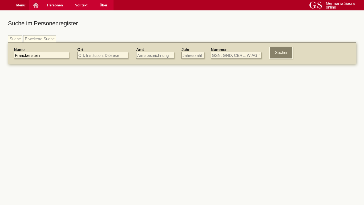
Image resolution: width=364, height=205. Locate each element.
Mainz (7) (289, 104)
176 (209, 154)
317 (193, 177)
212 (208, 191)
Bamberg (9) (292, 99)
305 (217, 118)
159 (200, 118)
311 (193, 104)
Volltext (81, 5)
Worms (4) (290, 109)
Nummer (219, 49)
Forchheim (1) (293, 170)
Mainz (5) (289, 156)
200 (209, 91)
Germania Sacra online (340, 5)
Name (19, 49)
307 (225, 118)
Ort (80, 49)
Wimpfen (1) (291, 176)
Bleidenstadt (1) (294, 166)
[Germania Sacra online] (35, 5)
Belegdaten (121, 82)
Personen (55, 5)
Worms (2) (290, 161)
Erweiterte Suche (40, 39)
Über (103, 5)
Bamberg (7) (292, 151)
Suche (15, 39)
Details (252, 92)
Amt (140, 49)
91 (192, 118)
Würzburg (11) (293, 95)
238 (193, 141)
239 (175, 159)
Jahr (185, 49)
